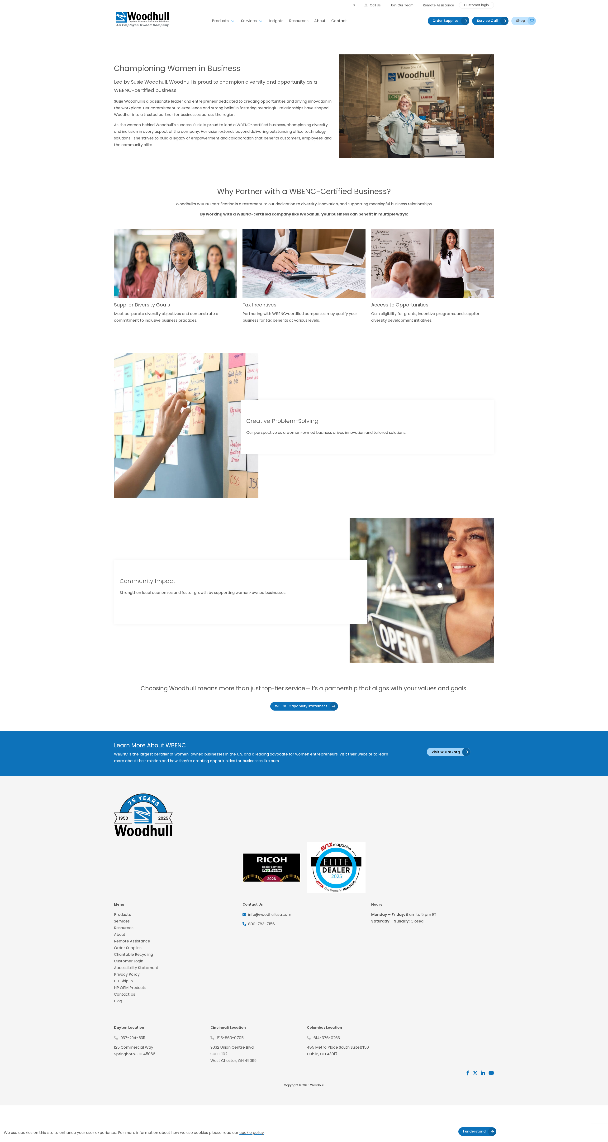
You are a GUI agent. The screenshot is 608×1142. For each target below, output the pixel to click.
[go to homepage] (161, 21)
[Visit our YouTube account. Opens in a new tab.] (491, 1073)
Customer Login (128, 961)
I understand (474, 1131)
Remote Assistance (438, 5)
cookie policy (251, 1132)
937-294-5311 (133, 1038)
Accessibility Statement (136, 967)
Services (249, 21)
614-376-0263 (327, 1038)
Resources (299, 21)
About (320, 21)
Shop (520, 20)
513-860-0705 (230, 1038)
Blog (118, 1001)
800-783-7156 (261, 924)
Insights (276, 21)
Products (220, 21)
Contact (339, 21)
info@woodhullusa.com (269, 914)
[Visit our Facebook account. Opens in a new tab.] (468, 1073)
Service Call (487, 20)
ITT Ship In (123, 981)
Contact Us (124, 994)
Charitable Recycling (133, 954)
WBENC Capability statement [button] (301, 706)
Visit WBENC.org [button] (446, 752)
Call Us (375, 5)
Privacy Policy (127, 974)
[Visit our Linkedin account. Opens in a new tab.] (483, 1073)
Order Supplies (445, 20)
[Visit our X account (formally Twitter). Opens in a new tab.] (475, 1073)
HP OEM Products (130, 987)
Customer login (476, 5)
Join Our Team (401, 5)
